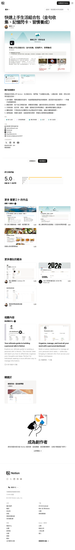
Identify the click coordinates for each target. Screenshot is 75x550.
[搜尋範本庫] (68, 9)
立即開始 (38, 451)
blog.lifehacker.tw (11, 134)
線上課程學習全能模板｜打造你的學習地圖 (53, 224)
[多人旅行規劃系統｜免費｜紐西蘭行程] (20, 214)
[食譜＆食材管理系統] (20, 236)
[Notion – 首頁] (3, 3)
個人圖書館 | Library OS (17, 281)
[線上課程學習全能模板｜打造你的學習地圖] (55, 214)
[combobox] (58, 9)
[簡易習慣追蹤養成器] (20, 294)
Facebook (9, 130)
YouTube (8, 132)
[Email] (18, 142)
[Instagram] (7, 479)
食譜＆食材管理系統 (11, 246)
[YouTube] (21, 479)
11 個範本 (11, 28)
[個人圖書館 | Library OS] (20, 271)
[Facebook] (14, 142)
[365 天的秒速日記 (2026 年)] (55, 271)
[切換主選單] (72, 3)
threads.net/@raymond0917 (14, 136)
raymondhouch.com (12, 128)
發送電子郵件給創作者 (12, 126)
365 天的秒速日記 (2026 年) (52, 281)
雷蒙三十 (12, 26)
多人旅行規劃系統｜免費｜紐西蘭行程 (16, 224)
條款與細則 (7, 147)
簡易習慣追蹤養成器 (15, 304)
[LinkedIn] (10, 142)
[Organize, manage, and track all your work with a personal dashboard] (55, 332)
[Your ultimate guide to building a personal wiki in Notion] (20, 332)
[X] (6, 142)
